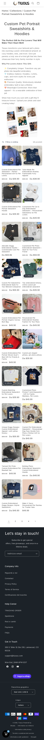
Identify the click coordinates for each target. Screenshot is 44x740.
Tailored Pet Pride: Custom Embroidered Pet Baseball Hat (11, 468)
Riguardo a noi (11, 573)
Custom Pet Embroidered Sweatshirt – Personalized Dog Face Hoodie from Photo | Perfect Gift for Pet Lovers (32, 431)
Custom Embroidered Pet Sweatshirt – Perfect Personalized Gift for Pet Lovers (11, 173)
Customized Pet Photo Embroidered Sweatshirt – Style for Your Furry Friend (32, 249)
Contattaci (9, 578)
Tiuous (20, 722)
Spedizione (9, 616)
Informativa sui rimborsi (26, 725)
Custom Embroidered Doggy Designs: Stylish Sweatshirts (10, 505)
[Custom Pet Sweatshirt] (22, 122)
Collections (16, 11)
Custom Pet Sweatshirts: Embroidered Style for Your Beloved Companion (11, 285)
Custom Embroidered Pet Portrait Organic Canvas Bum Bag (11, 320)
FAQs (7, 633)
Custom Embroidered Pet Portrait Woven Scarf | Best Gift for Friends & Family (11, 356)
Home (5, 11)
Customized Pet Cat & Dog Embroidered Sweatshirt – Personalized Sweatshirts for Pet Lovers (32, 211)
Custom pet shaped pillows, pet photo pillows (32, 354)
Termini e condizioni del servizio (23, 733)
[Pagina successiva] (35, 521)
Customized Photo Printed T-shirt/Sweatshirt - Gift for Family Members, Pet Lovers (32, 393)
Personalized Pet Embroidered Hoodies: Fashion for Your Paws (30, 320)
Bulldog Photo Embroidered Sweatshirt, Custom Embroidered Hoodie (31, 469)
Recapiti (33, 737)
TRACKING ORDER (13, 610)
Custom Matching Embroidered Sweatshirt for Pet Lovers (11, 392)
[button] (5, 3)
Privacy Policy (10, 584)
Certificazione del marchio (16, 595)
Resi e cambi (10, 622)
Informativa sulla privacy (23, 729)
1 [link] (8, 521)
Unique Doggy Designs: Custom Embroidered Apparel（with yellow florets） (11, 430)
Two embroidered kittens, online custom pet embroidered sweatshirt (32, 285)
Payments (9, 627)
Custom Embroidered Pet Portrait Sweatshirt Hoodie (11, 209)
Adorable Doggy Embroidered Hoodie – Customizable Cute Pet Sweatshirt (10, 249)
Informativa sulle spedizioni (19, 737)
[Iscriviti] (36, 554)
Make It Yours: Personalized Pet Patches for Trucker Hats (32, 505)
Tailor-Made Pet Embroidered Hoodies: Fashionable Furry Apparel (30, 173)
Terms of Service (12, 589)
